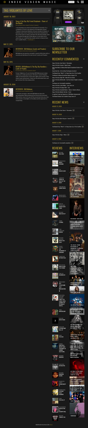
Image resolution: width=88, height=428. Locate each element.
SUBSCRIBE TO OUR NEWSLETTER (63, 50)
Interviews (25, 50)
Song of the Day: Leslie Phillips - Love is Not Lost (63, 85)
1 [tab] (53, 41)
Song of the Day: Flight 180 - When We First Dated (63, 77)
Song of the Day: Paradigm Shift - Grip (61, 87)
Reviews (25, 70)
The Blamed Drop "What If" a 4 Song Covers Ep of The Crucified (66, 73)
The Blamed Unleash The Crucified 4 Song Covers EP (64, 96)
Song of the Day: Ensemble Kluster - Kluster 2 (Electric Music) (66, 90)
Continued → (31, 39)
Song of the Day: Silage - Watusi (59, 135)
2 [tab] (55, 41)
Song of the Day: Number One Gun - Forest (61, 92)
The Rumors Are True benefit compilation (61, 83)
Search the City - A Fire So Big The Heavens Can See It (64, 71)
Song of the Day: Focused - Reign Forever (61, 65)
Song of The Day (29, 25)
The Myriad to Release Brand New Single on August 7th (64, 75)
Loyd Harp (19, 25)
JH (17, 91)
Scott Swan (19, 50)
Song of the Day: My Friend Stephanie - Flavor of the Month (32, 22)
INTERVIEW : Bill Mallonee (24, 89)
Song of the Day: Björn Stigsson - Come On (62, 118)
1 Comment (35, 25)
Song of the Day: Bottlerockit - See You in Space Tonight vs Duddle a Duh (67, 80)
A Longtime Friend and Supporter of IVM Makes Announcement (66, 94)
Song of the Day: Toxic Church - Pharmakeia (62, 63)
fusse (51, 424)
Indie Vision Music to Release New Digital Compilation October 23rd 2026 (67, 68)
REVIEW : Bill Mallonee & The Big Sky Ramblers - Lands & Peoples (31, 67)
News (24, 25)
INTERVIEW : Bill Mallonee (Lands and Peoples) (31, 48)
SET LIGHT (71, 2)
